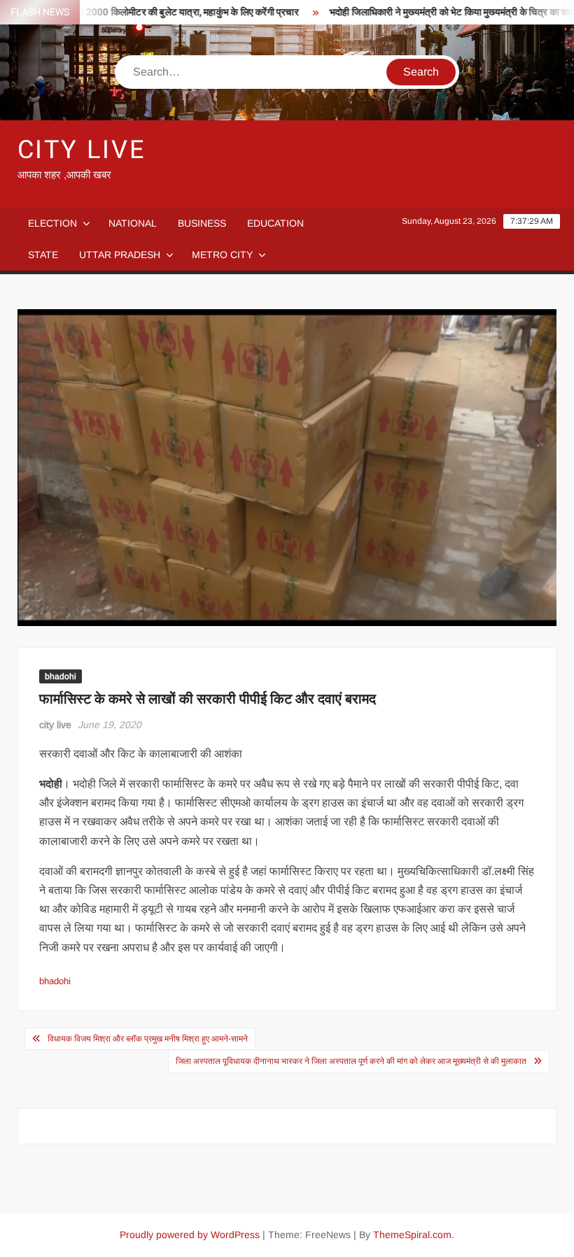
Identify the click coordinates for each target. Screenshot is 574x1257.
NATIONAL (132, 223)
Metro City (222, 254)
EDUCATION (275, 223)
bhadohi (60, 676)
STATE (43, 254)
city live (55, 724)
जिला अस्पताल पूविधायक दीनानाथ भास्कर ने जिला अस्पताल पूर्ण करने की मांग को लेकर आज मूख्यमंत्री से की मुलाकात (351, 1061)
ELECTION (52, 223)
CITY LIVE (82, 150)
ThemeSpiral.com (412, 1234)
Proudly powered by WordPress (190, 1234)
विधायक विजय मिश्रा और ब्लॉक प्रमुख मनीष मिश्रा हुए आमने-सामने (148, 1039)
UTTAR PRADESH (119, 254)
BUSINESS (202, 223)
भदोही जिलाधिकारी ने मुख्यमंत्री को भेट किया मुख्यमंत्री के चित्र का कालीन (438, 12)
